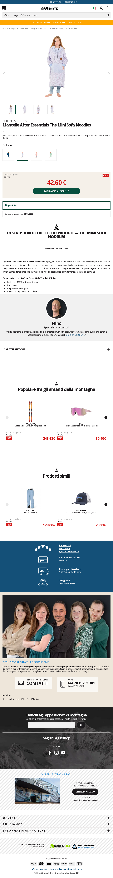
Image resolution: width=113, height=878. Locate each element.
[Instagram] (56, 753)
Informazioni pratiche (24, 830)
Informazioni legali (40, 869)
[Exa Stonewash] (30, 498)
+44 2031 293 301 (81, 682)
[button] (56, 349)
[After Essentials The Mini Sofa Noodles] (56, 66)
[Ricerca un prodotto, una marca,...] (108, 15)
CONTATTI (37, 683)
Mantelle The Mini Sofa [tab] (56, 248)
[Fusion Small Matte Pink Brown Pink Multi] (81, 412)
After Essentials (14, 121)
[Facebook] (50, 753)
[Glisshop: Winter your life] (49, 8)
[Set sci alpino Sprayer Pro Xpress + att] (30, 412)
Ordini (9, 817)
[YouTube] (63, 753)
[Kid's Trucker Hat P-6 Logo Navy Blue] (81, 498)
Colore (7, 145)
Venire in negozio (85, 791)
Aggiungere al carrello (56, 191)
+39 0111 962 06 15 (75, 334)
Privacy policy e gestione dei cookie (66, 869)
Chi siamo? (12, 824)
